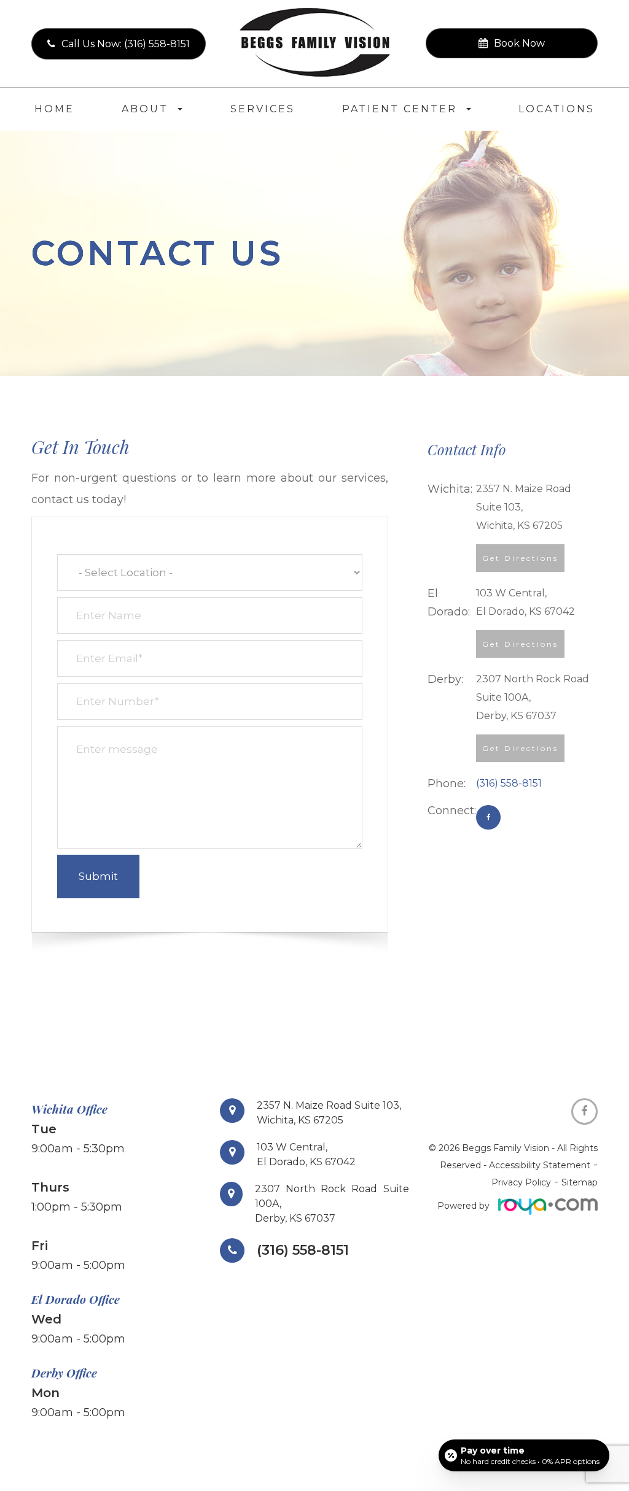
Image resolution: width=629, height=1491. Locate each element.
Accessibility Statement (539, 1165)
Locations (556, 109)
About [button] (145, 109)
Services (262, 109)
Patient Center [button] (399, 109)
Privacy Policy (521, 1182)
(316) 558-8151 (509, 783)
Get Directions (520, 558)
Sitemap (579, 1182)
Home (54, 109)
